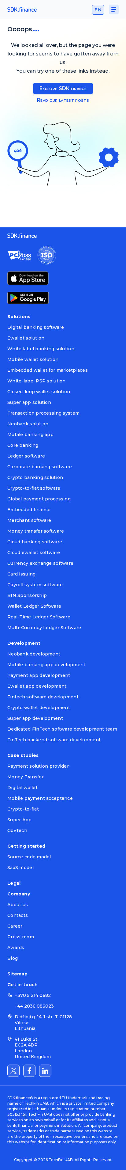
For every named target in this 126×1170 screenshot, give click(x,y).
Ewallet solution (25, 338)
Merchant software (29, 520)
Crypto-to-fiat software (33, 488)
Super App (19, 819)
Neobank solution (27, 424)
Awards (15, 947)
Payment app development (38, 675)
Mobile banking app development (46, 664)
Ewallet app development (36, 686)
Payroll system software (35, 584)
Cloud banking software (34, 542)
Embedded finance (28, 509)
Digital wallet (22, 787)
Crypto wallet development (38, 707)
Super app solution (29, 402)
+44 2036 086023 (34, 1006)
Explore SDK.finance (63, 88)
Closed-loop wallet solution (38, 391)
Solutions (19, 316)
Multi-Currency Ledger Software (44, 627)
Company (18, 894)
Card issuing (21, 574)
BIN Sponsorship (27, 595)
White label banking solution (40, 348)
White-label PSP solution (36, 381)
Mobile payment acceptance (40, 798)
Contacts (17, 915)
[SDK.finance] (22, 9)
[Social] (13, 1071)
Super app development (35, 718)
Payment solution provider (38, 766)
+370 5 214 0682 (33, 995)
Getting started (26, 846)
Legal (13, 883)
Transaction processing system (43, 413)
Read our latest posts (63, 100)
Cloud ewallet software (33, 552)
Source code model (29, 857)
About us (17, 904)
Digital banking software (35, 327)
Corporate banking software (39, 466)
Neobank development (33, 654)
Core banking (22, 445)
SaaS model (20, 867)
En (98, 10)
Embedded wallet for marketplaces (47, 370)
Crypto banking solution (35, 477)
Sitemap (17, 974)
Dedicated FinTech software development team (62, 729)
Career (15, 926)
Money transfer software (35, 531)
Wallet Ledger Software (34, 606)
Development (23, 643)
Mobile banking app (30, 434)
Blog (12, 958)
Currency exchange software (40, 563)
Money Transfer (25, 777)
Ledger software (26, 456)
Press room (20, 937)
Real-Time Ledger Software (38, 617)
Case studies (23, 755)
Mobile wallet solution (32, 359)
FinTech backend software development (54, 740)
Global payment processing (39, 499)
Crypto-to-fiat (23, 809)
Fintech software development (43, 697)
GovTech (17, 830)
